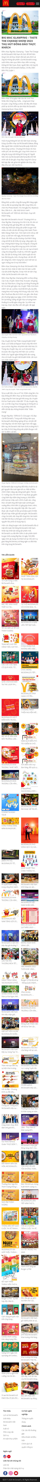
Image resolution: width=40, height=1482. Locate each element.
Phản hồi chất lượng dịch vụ (13, 1468)
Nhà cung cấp (8, 1432)
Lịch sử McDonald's (10, 1415)
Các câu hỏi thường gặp (29, 1432)
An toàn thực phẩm (10, 1439)
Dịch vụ (6, 1435)
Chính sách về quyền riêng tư (27, 1445)
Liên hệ (6, 1465)
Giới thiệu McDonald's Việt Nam (9, 1421)
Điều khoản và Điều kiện (29, 1439)
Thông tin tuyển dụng (27, 1420)
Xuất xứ (6, 1428)
